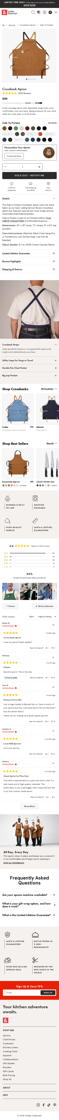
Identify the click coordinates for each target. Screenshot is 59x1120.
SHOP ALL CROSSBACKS (13, 863)
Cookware (8, 1043)
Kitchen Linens (10, 1047)
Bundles (7, 1067)
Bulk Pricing (9, 1075)
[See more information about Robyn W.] (53, 625)
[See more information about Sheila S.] (53, 763)
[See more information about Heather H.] (53, 731)
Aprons (12, 25)
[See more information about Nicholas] (53, 657)
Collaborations (10, 1059)
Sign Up (48, 992)
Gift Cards (8, 1071)
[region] (29, 591)
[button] (29, 553)
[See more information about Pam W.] (53, 687)
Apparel (7, 1055)
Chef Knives (9, 1039)
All (3, 25)
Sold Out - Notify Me (29, 175)
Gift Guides (9, 1063)
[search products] (33, 12)
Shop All (7, 1079)
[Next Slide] (54, 591)
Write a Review (47, 607)
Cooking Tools (10, 1051)
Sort (31, 616)
